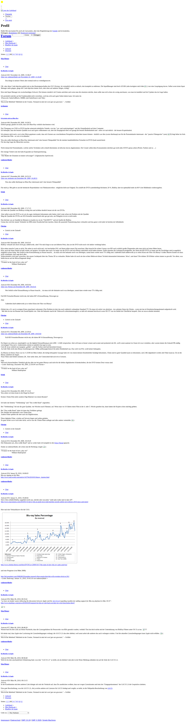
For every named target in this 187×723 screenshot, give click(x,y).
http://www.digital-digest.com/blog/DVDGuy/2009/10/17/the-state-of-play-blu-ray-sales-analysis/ (34, 565)
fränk (3, 192)
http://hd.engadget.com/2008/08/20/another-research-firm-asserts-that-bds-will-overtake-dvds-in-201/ (35, 576)
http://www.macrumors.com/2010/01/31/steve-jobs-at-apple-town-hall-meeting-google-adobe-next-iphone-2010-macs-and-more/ (44, 502)
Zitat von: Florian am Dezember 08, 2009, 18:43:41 (18, 287)
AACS (110, 688)
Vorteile (55, 31)
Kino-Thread (59, 443)
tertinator (4, 106)
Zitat (6, 66)
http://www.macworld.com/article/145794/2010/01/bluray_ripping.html (25, 477)
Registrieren (13, 33)
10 (19, 54)
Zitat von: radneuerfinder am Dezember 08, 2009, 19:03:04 (21, 334)
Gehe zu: (4, 713)
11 (22, 54)
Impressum (5, 720)
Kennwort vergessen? (28, 33)
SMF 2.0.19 (26, 720)
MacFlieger (5, 59)
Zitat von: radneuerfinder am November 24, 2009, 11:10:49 (21, 77)
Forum (6, 36)
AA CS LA (56, 601)
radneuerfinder (6, 160)
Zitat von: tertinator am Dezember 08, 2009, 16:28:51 (19, 178)
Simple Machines (49, 720)
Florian (3, 226)
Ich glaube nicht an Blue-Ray (10, 118)
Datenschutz (15, 720)
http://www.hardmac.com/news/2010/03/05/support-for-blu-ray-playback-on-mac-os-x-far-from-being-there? (38, 603)
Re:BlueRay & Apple (7, 71)
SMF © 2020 (36, 720)
